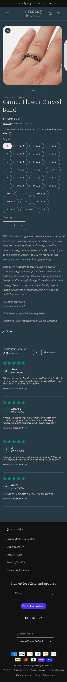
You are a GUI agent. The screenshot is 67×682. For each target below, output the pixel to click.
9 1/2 (36, 186)
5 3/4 (52, 154)
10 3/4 (11, 202)
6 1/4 (20, 162)
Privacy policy (38, 670)
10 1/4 (23, 194)
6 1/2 (36, 162)
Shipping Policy (15, 547)
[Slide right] (41, 91)
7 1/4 (21, 170)
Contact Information (18, 570)
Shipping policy (23, 675)
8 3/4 (52, 178)
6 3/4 (52, 162)
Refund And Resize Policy (21, 539)
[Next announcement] (60, 3)
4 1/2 (36, 146)
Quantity (7, 217)
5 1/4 (20, 154)
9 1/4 (20, 186)
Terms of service (56, 670)
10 (8, 194)
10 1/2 (41, 194)
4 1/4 (20, 146)
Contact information (45, 675)
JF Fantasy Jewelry (32, 666)
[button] (7, 14)
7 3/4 (53, 170)
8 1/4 (20, 178)
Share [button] (9, 331)
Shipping (7, 123)
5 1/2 (36, 154)
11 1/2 (11, 210)
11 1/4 (41, 202)
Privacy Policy (14, 555)
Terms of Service (16, 562)
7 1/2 (37, 170)
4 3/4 (52, 146)
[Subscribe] (52, 594)
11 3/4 (28, 210)
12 (43, 210)
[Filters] (36, 352)
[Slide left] (26, 91)
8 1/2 (36, 178)
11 (25, 202)
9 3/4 (52, 186)
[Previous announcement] (6, 3)
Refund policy (20, 670)
